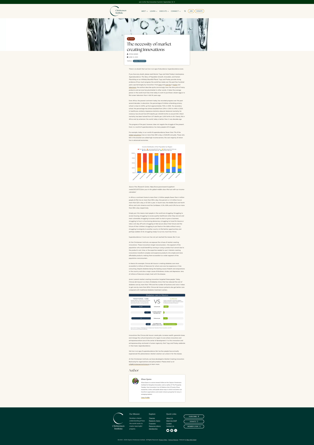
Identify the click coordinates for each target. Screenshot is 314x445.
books (175, 85)
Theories (152, 418)
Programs (152, 423)
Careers (169, 423)
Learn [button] (152, 11)
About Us (169, 418)
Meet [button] (143, 11)
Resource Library (155, 426)
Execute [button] (163, 11)
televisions (132, 87)
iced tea (168, 85)
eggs (160, 85)
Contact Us (170, 426)
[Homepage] (118, 11)
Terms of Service (173, 440)
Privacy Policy (163, 440)
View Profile (145, 397)
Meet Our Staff (171, 421)
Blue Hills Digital (191, 440)
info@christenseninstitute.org (139, 364)
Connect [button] (175, 11)
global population (135, 135)
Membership (153, 429)
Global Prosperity (139, 61)
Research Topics (154, 421)
